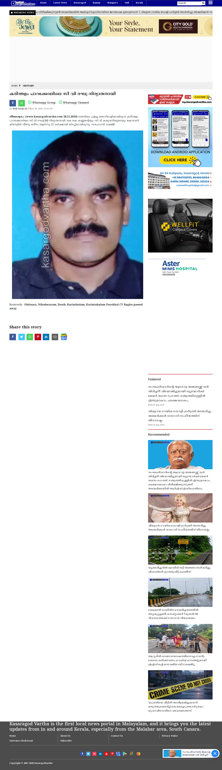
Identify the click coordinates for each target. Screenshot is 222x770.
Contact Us (117, 736)
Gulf (127, 3)
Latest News (60, 3)
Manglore (112, 3)
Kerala (139, 3)
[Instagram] (94, 754)
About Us (65, 736)
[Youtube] (106, 754)
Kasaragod (80, 3)
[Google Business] (117, 753)
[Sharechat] (138, 753)
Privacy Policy (170, 736)
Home (43, 3)
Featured (154, 379)
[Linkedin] (100, 754)
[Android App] (124, 753)
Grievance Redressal (21, 741)
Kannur (97, 3)
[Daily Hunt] (131, 753)
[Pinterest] (112, 754)
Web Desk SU (20, 109)
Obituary (28, 86)
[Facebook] (82, 754)
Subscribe (66, 741)
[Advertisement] (106, 59)
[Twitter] (88, 754)
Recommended (159, 434)
